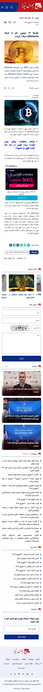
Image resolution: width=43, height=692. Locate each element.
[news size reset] (9, 88)
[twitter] (25, 245)
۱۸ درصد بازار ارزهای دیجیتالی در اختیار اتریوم (21, 296)
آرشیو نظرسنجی (17, 663)
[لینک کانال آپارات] (15, 674)
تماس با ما (21, 668)
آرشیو (38, 659)
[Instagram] (27, 674)
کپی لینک (34, 252)
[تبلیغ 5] (21, 239)
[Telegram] (32, 674)
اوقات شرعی (29, 663)
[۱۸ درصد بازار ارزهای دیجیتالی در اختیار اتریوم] (21, 282)
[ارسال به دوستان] (14, 22)
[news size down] (12, 88)
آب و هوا (38, 663)
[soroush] (14, 245)
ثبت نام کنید (21, 197)
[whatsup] (21, 245)
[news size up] (5, 88)
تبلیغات (24, 659)
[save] (10, 22)
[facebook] (10, 245)
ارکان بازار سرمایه (25, 17)
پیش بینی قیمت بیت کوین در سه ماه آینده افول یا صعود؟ (19, 145)
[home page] (32, 6)
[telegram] (28, 245)
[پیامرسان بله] (19, 674)
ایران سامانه (16, 688)
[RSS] (11, 674)
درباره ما (6, 663)
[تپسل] (6, 166)
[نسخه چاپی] (5, 22)
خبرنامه (8, 659)
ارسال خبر (16, 659)
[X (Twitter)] (23, 674)
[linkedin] (17, 245)
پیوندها (31, 659)
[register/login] (6, 7)
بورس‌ (37, 17)
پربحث (25, 453)
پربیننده (34, 453)
